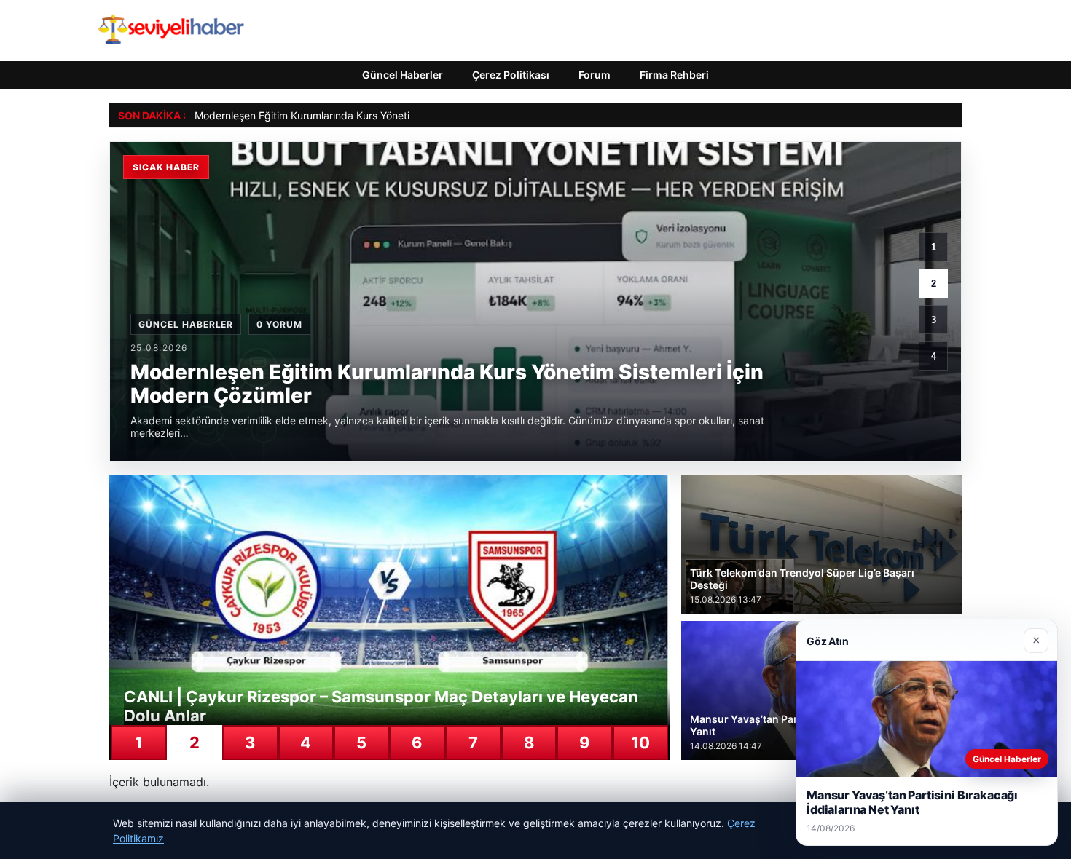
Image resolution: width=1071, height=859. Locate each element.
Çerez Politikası (510, 74)
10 (640, 742)
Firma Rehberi (674, 74)
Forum (594, 74)
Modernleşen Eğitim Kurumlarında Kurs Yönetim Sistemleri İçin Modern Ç (365, 115)
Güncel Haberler (402, 74)
